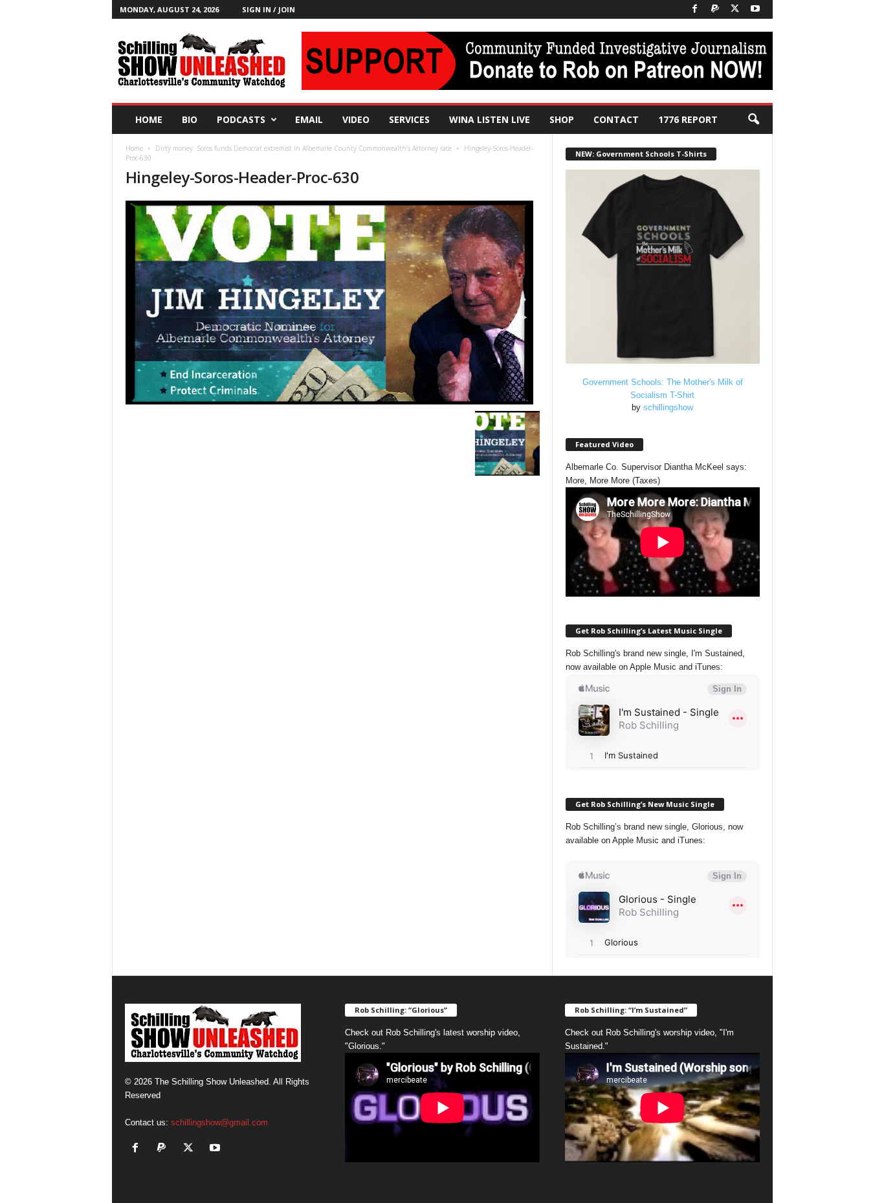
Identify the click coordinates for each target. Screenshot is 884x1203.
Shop (561, 119)
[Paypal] (715, 9)
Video (356, 119)
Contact (616, 119)
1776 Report (688, 119)
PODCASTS (241, 119)
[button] (753, 119)
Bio (189, 119)
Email (309, 119)
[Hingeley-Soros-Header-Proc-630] (333, 302)
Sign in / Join (268, 9)
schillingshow (668, 407)
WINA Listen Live (489, 119)
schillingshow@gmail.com (219, 1122)
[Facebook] (695, 9)
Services (409, 119)
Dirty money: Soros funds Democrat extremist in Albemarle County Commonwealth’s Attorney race (303, 148)
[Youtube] (755, 9)
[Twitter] (735, 9)
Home (148, 119)
